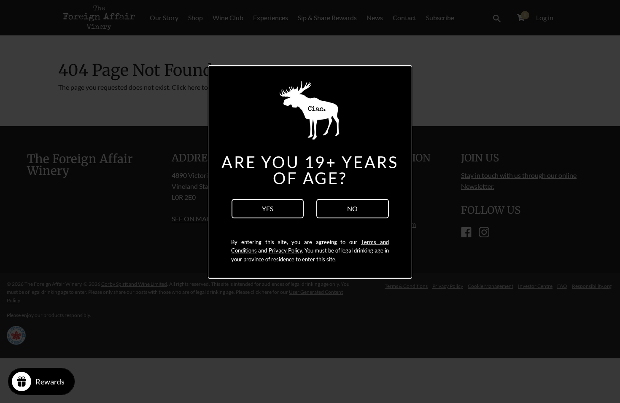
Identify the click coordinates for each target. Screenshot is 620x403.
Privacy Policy (285, 250)
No (352, 208)
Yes (267, 208)
